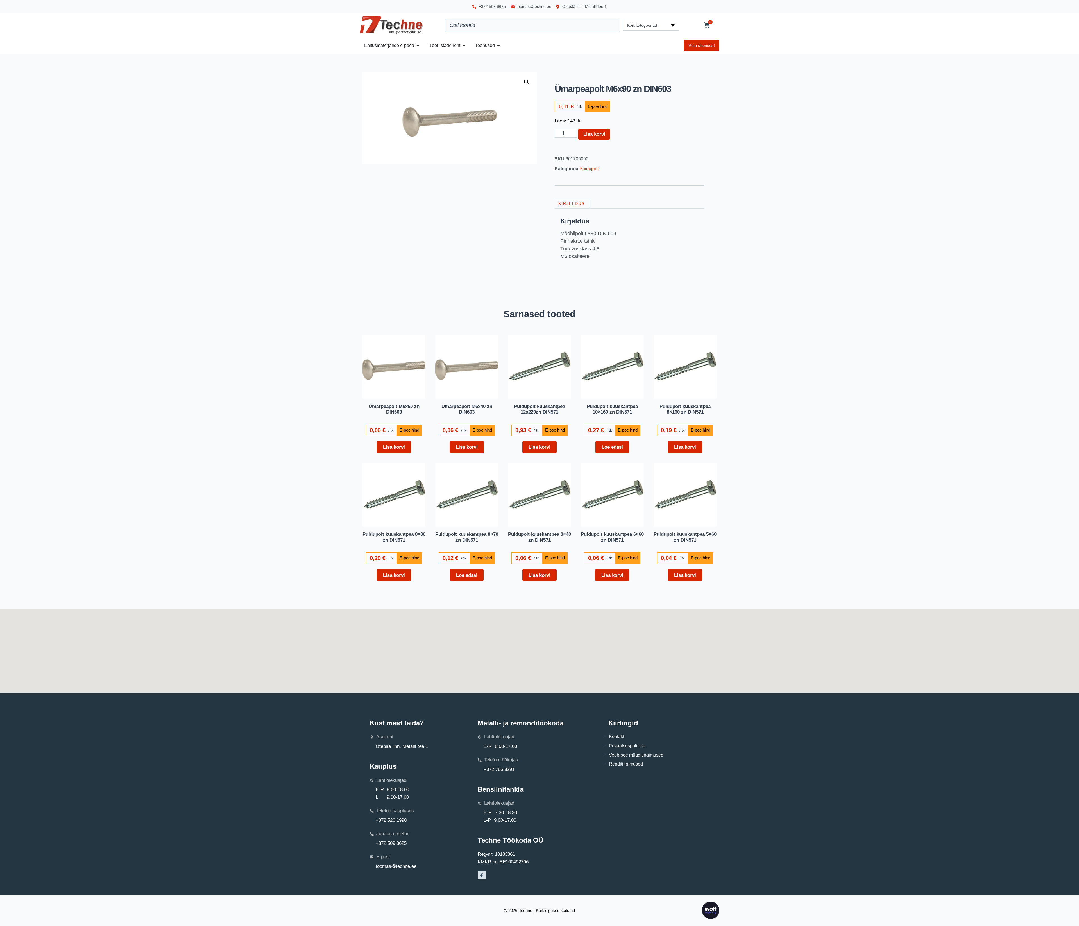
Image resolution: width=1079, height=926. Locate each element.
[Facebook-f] (482, 875)
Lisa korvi (594, 134)
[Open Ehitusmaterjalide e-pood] (418, 45)
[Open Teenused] (498, 45)
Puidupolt (589, 168)
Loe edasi (612, 447)
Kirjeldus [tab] (571, 203)
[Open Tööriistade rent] (464, 45)
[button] (527, 82)
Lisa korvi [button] (394, 447)
